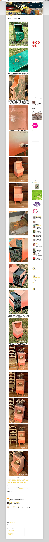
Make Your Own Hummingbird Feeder (38, 248)
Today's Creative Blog (22, 479)
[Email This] (16, 487)
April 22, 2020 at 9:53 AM (16, 502)
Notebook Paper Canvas (38, 225)
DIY (22, 488)
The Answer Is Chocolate (16, 480)
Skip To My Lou (20, 480)
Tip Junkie (27, 479)
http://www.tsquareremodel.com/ (11, 533)
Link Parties (10, 15)
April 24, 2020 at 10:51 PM (16, 506)
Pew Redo (37, 252)
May (33, 275)
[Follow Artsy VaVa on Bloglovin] (35, 141)
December (34, 269)
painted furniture (13, 489)
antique (11, 488)
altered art (10, 488)
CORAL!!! (37, 243)
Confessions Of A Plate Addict (23, 482)
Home (8, 15)
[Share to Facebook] (18, 487)
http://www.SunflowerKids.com (11, 530)
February (34, 280)
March (34, 279)
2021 (33, 267)
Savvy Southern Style (11, 482)
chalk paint (14, 488)
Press (11, 15)
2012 (33, 288)
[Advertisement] (35, 28)
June (34, 274)
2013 (33, 287)
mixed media (9, 489)
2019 (33, 282)
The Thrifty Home (25, 480)
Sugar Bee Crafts (13, 479)
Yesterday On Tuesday (16, 482)
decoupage (18, 488)
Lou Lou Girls (14, 481)
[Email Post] (15, 487)
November (34, 270)
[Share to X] (17, 487)
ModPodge (11, 489)
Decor (16, 488)
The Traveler (37, 257)
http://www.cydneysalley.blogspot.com (12, 531)
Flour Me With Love (18, 479)
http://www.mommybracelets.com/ (11, 534)
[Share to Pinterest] (19, 487)
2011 (33, 289)
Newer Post (8, 521)
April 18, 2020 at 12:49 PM (14, 493)
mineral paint (28, 488)
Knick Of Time (11, 481)
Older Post (28, 521)
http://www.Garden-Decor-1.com (11, 529)
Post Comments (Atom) (12, 522)
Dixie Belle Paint (20, 488)
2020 (33, 268)
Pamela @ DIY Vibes (11, 502)
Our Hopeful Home (18, 481)
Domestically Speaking (10, 480)
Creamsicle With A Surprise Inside (36, 277)
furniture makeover (25, 488)
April (33, 276)
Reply (9, 500)
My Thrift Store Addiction (23, 481)
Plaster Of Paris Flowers (38, 216)
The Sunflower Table (35, 278)
